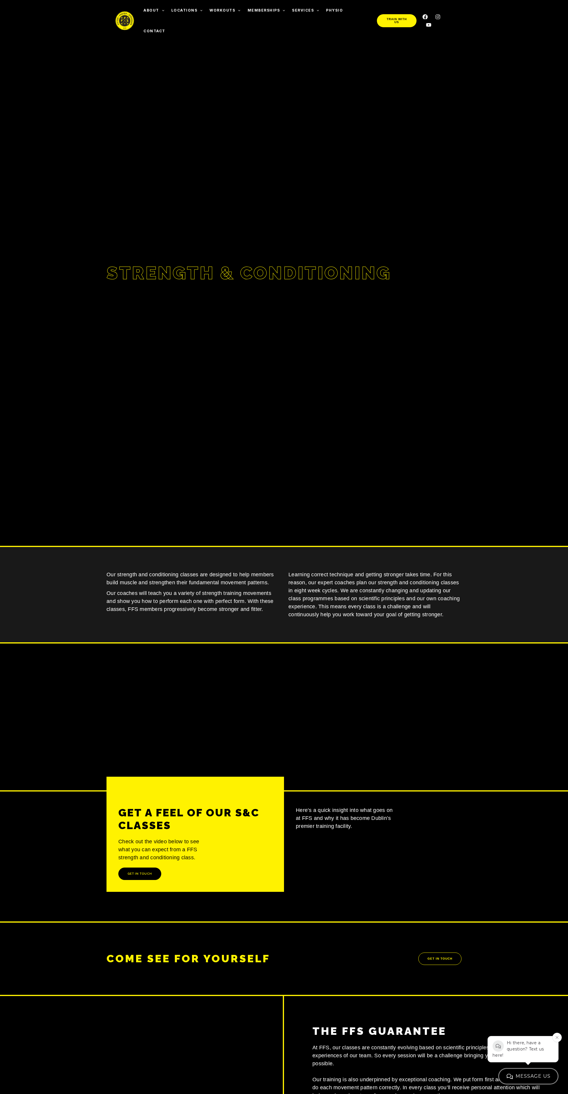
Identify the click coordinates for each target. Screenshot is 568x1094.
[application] (161, 10)
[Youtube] (428, 25)
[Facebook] (425, 17)
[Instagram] (437, 17)
